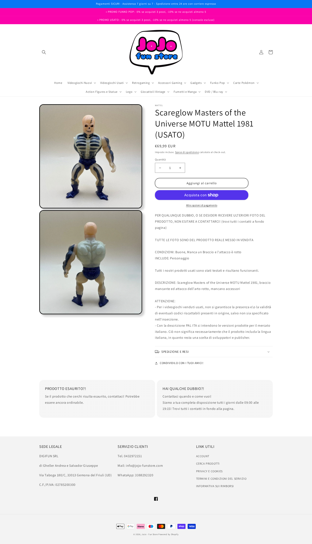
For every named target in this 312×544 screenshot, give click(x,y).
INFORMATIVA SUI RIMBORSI (215, 486)
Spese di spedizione (187, 152)
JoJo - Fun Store (150, 534)
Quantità (160, 159)
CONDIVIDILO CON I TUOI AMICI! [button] (181, 363)
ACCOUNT (202, 456)
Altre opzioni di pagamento (201, 205)
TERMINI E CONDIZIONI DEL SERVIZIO (221, 479)
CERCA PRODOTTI (208, 463)
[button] (44, 52)
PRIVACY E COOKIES (209, 471)
